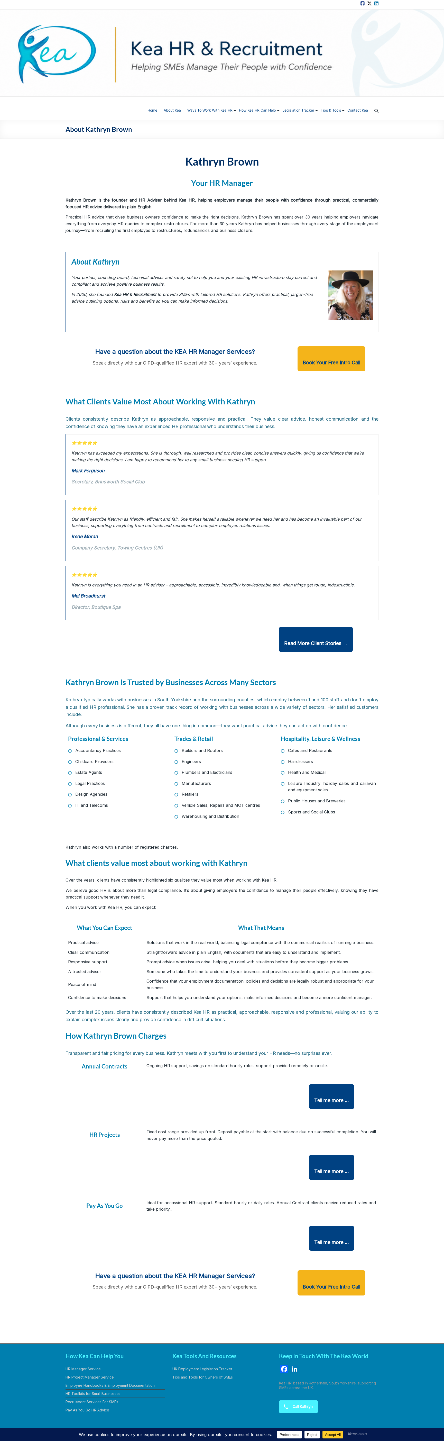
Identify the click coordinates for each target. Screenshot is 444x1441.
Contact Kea (357, 110)
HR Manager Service (83, 1369)
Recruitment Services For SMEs (92, 1402)
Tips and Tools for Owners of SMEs (202, 1377)
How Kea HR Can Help (257, 110)
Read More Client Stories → (316, 643)
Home (152, 110)
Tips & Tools (331, 110)
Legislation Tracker (298, 110)
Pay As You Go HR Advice (87, 1410)
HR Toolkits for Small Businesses (93, 1393)
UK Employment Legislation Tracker (202, 1369)
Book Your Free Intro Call (331, 362)
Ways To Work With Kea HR (210, 110)
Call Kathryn (302, 1406)
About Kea (172, 110)
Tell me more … (331, 1100)
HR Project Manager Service (90, 1377)
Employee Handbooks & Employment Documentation (110, 1385)
